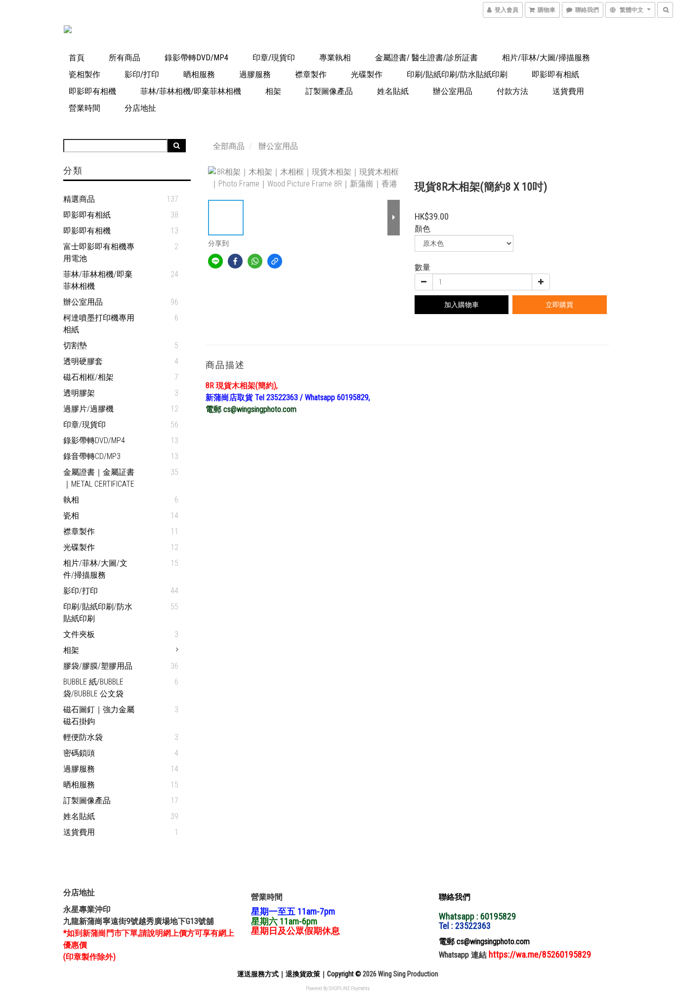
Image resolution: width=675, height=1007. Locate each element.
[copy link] (274, 261)
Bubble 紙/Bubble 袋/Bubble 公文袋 (93, 687)
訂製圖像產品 (329, 91)
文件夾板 (79, 634)
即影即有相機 (92, 91)
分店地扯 (140, 108)
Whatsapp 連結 (464, 955)
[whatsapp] (255, 261)
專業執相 (335, 57)
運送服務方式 (258, 974)
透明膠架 (79, 393)
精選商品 (79, 199)
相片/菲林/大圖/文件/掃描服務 (95, 569)
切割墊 (75, 345)
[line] (215, 261)
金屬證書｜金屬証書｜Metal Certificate (98, 478)
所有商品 (124, 57)
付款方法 (512, 91)
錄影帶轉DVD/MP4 (196, 57)
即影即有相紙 (555, 74)
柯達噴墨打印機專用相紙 (98, 323)
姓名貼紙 (393, 91)
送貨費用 (568, 91)
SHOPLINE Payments (349, 988)
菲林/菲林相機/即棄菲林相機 (190, 91)
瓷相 (71, 515)
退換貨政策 (303, 974)
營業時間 (84, 108)
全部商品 (229, 146)
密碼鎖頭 (79, 753)
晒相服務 (199, 74)
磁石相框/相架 (88, 377)
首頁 (76, 57)
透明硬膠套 (83, 361)
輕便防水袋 (83, 737)
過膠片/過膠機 (88, 408)
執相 (71, 499)
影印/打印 (142, 74)
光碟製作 (366, 74)
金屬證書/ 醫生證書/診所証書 (426, 57)
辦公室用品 (452, 91)
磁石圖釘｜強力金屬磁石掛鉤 (98, 715)
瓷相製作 (84, 74)
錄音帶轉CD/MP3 (92, 456)
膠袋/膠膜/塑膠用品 (97, 666)
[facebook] (235, 261)
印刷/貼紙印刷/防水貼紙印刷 (457, 74)
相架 (273, 91)
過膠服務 (255, 74)
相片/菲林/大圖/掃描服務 (546, 57)
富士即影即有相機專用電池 (98, 252)
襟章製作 (311, 74)
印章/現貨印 (274, 57)
